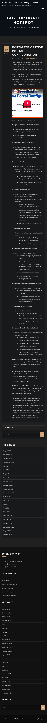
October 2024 (7, 458)
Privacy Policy (38, 719)
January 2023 (7, 519)
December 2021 (8, 535)
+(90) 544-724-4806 (10, 567)
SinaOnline (17, 59)
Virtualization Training (9, 596)
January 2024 (7, 481)
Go (42, 435)
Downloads (5, 580)
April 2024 (6, 477)
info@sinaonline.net (10, 564)
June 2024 (6, 470)
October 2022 (7, 523)
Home (10, 27)
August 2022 (7, 531)
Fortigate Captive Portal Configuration (26, 27)
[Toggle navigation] (42, 8)
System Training (7, 592)
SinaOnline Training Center (21, 2)
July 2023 (6, 500)
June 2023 (6, 504)
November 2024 (8, 455)
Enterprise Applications (9, 584)
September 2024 (8, 462)
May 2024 (6, 474)
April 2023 (6, 512)
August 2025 (7, 451)
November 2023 (8, 489)
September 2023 (8, 493)
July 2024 (6, 466)
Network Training (33, 59)
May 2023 (6, 508)
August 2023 (7, 497)
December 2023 (8, 485)
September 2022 (8, 527)
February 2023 (7, 516)
